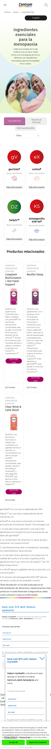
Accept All (13, 742)
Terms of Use (25, 737)
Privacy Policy (10, 737)
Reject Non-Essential (37, 742)
